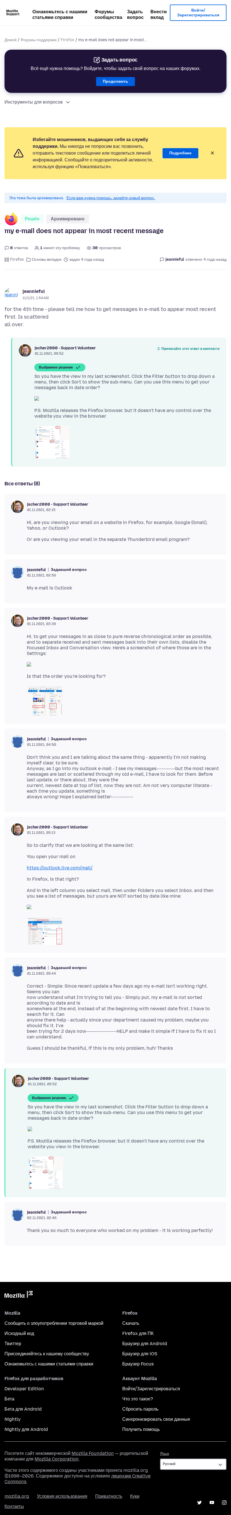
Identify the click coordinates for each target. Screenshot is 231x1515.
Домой (11, 40)
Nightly (13, 1419)
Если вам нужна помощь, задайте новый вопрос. (110, 198)
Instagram (224, 1502)
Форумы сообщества (108, 14)
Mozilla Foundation (93, 1453)
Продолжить (115, 81)
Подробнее (180, 153)
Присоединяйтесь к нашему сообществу (47, 1353)
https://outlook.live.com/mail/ (60, 868)
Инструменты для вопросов (34, 102)
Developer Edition (24, 1388)
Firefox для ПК (138, 1333)
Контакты (14, 1506)
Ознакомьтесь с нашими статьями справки (59, 14)
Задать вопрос (135, 14)
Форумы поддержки (39, 40)
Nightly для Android (26, 1429)
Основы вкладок (46, 259)
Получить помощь (141, 1429)
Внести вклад (158, 14)
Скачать (130, 1323)
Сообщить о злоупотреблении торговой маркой (54, 1323)
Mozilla (19, 1295)
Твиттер (13, 1343)
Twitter (199, 1502)
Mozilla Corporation (57, 1459)
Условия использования (62, 1496)
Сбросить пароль (140, 1409)
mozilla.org (17, 1496)
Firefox (67, 40)
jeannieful (34, 291)
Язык (164, 1453)
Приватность (108, 1496)
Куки (134, 1496)
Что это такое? (137, 1399)
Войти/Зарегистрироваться (198, 13)
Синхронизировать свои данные (156, 1419)
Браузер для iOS (139, 1353)
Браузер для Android (144, 1343)
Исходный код (19, 1333)
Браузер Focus (138, 1364)
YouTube (212, 1502)
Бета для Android (23, 1409)
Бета (9, 1399)
